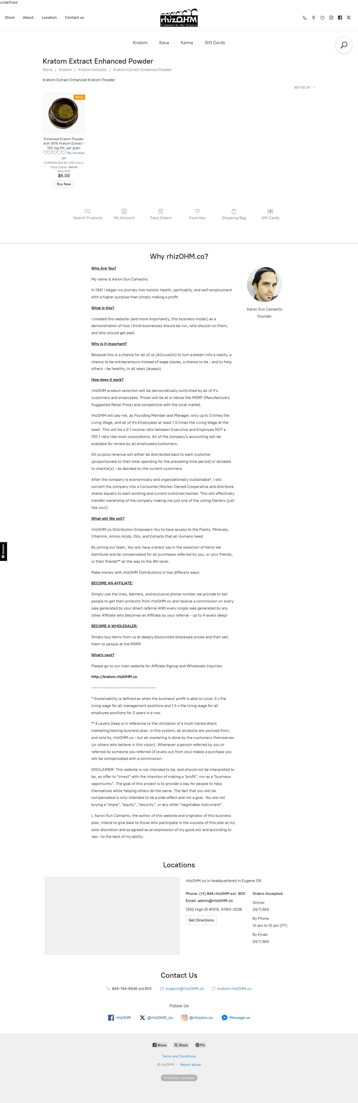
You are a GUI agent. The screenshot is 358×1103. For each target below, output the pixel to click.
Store (10, 17)
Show (3, 551)
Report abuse (190, 1065)
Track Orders (161, 217)
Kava (164, 42)
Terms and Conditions (179, 1056)
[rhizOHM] (179, 17)
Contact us (74, 17)
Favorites (197, 217)
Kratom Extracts (92, 69)
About (28, 17)
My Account (124, 217)
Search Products (87, 217)
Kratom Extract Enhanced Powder (142, 69)
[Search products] (343, 45)
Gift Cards (215, 42)
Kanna (187, 42)
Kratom (140, 42)
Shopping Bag (234, 217)
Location (49, 17)
